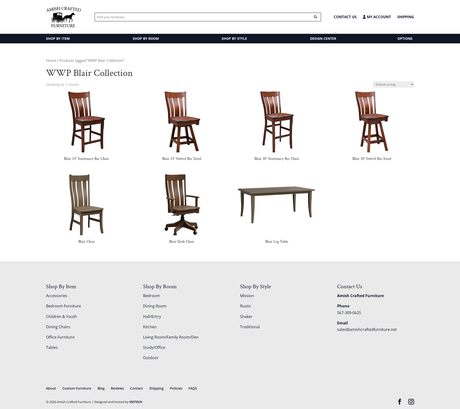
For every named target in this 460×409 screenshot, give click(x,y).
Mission (247, 295)
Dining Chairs (58, 326)
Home (51, 60)
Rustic (245, 306)
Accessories (56, 295)
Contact (136, 388)
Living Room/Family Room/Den (171, 337)
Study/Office (154, 347)
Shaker (246, 316)
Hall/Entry (152, 316)
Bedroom (151, 295)
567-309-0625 (349, 312)
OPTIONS (405, 38)
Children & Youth (61, 316)
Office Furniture (60, 337)
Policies (176, 388)
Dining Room (155, 306)
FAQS (193, 388)
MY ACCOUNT (378, 17)
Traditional (250, 326)
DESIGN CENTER (323, 38)
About (51, 388)
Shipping (405, 16)
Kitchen (150, 326)
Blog (101, 388)
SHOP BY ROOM (146, 38)
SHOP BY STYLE (234, 38)
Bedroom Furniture (63, 306)
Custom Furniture (76, 388)
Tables (52, 347)
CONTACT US (345, 16)
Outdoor (151, 357)
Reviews (117, 388)
